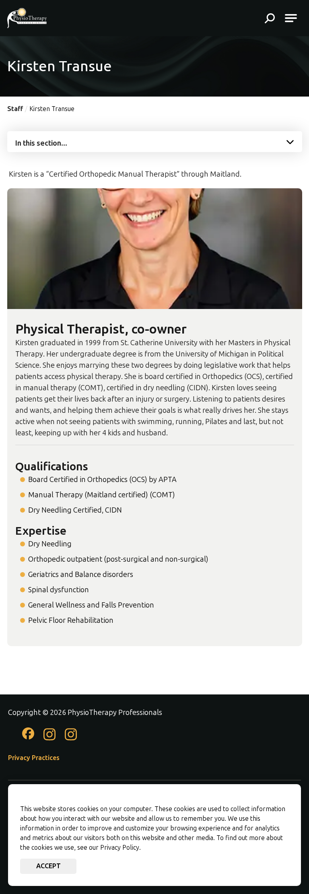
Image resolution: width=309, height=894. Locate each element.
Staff (15, 109)
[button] (270, 19)
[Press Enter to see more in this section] (154, 141)
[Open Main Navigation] (291, 18)
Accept (48, 866)
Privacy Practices (34, 758)
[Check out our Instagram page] (49, 738)
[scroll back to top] (289, 864)
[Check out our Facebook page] (28, 737)
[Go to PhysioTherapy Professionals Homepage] (27, 18)
